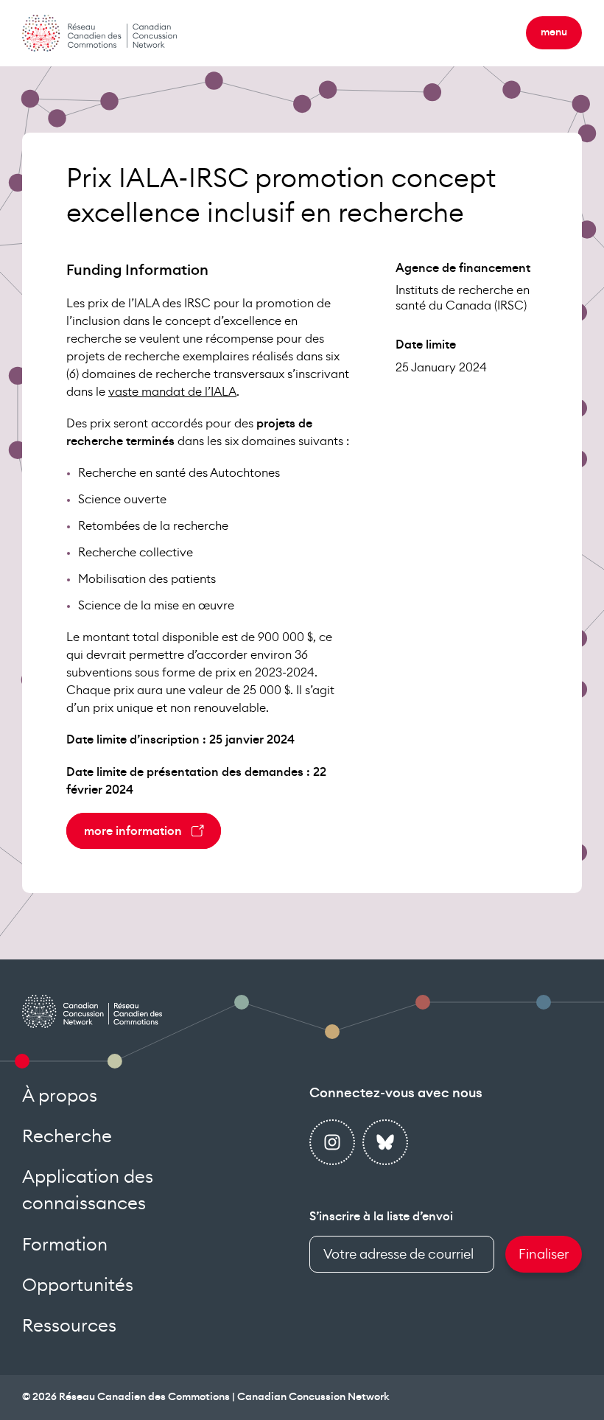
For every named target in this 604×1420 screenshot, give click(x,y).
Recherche (67, 1137)
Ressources (69, 1326)
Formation (65, 1245)
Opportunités (77, 1286)
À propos (59, 1096)
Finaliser (544, 1254)
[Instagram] (332, 1142)
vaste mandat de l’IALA (172, 392)
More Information (133, 831)
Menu (554, 32)
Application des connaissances (87, 1191)
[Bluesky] (385, 1142)
